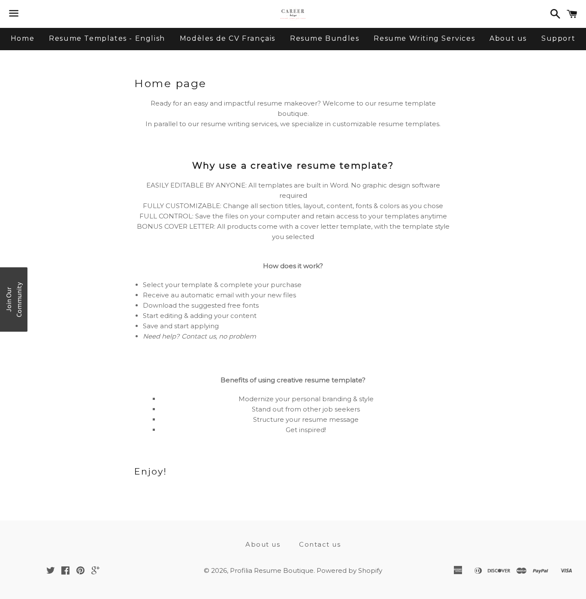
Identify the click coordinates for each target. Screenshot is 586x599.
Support (558, 38)
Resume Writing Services (424, 38)
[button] (13, 299)
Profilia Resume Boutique (272, 570)
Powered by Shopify (349, 570)
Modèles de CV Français (227, 38)
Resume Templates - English (107, 38)
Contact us (320, 544)
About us (508, 38)
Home (22, 38)
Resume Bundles (324, 38)
